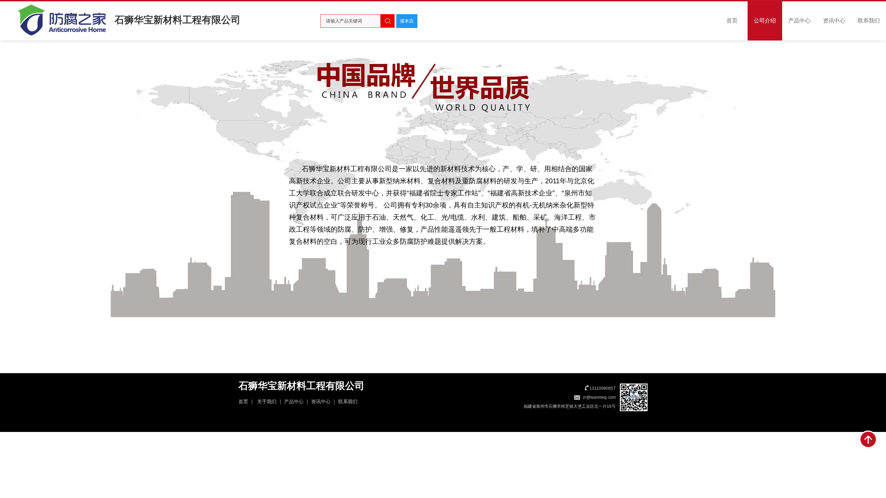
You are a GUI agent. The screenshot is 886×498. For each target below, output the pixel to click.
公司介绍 (765, 21)
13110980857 (602, 388)
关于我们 (267, 401)
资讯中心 (834, 21)
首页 (732, 21)
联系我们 (869, 21)
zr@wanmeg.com (599, 397)
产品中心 (799, 21)
